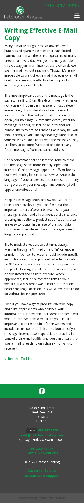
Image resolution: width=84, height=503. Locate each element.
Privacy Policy (42, 448)
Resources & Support (42, 476)
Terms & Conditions (42, 453)
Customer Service (42, 470)
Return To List (20, 358)
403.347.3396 (62, 5)
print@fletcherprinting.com (42, 435)
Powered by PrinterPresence (42, 498)
